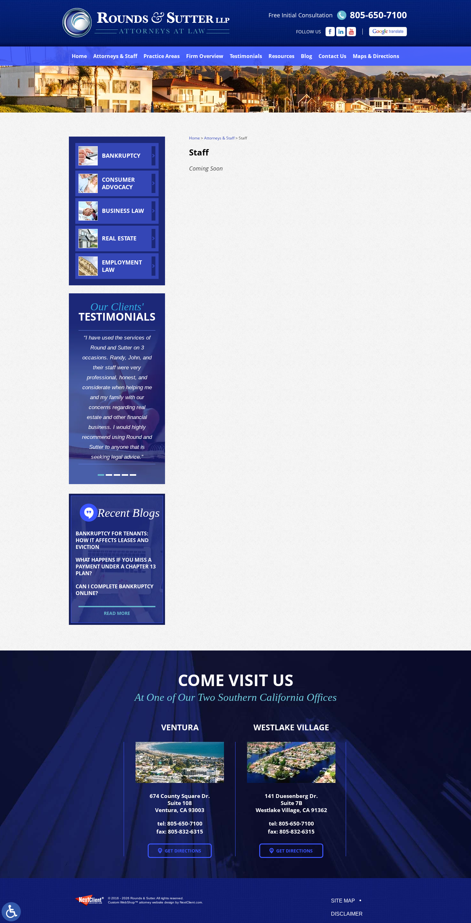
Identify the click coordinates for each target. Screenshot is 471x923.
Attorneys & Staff (219, 138)
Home (79, 56)
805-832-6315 (185, 831)
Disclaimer (347, 914)
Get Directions (183, 851)
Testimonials (246, 56)
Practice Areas (162, 56)
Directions (376, 56)
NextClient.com (191, 902)
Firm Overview (204, 56)
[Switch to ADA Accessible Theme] (11, 911)
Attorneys (115, 56)
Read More (117, 613)
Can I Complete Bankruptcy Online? (114, 590)
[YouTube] (351, 31)
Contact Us (332, 56)
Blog (306, 56)
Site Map (343, 900)
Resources (281, 56)
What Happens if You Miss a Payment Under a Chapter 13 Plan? (116, 566)
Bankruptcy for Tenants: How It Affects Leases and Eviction (112, 540)
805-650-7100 (378, 15)
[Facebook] (330, 31)
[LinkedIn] (340, 31)
